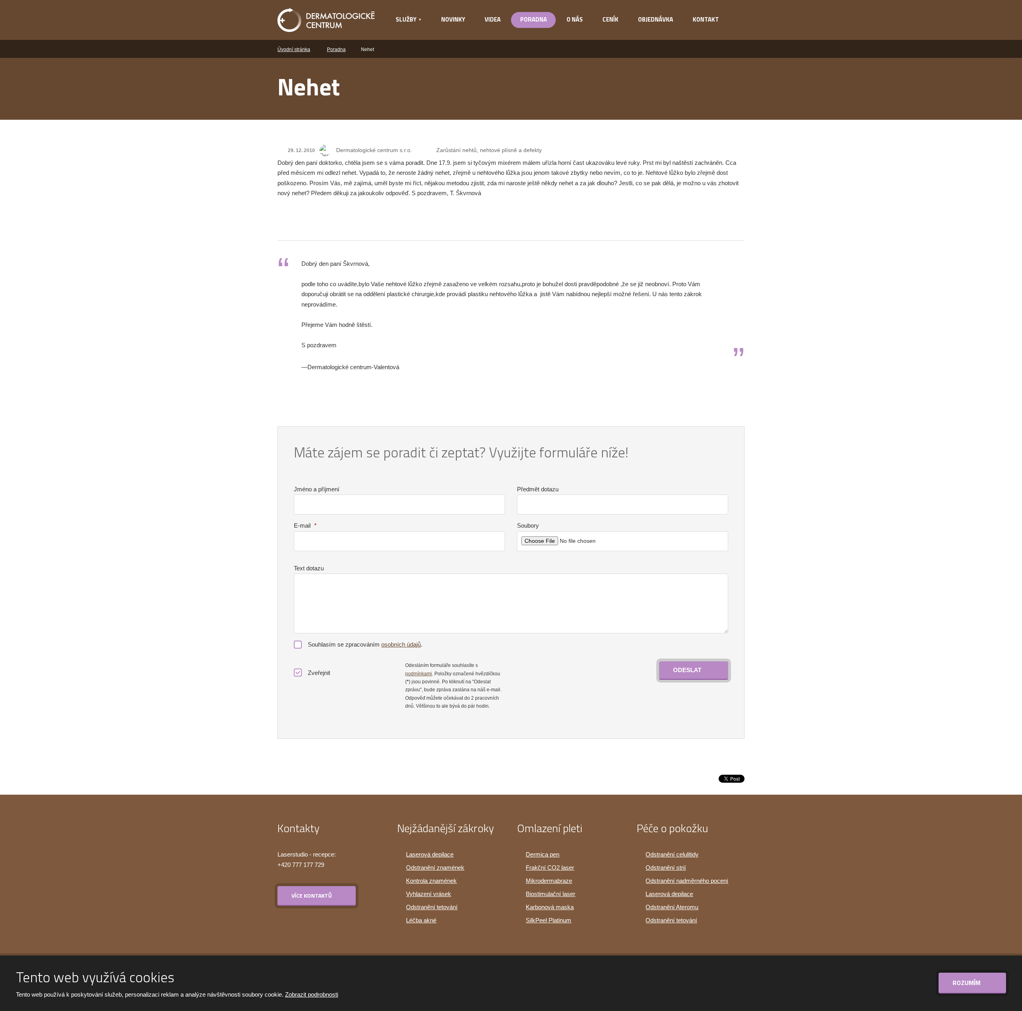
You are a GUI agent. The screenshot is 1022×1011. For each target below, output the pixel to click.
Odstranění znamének (435, 867)
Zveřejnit (319, 672)
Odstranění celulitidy (672, 854)
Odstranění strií (666, 867)
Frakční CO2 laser (550, 867)
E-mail (305, 525)
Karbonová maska (550, 907)
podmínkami (418, 674)
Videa (493, 19)
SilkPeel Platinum (548, 920)
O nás (574, 19)
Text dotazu (309, 568)
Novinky (453, 19)
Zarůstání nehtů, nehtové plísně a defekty (489, 150)
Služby (406, 19)
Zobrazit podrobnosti (311, 994)
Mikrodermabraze (549, 880)
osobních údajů (401, 644)
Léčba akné (421, 920)
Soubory (528, 525)
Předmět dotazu (538, 489)
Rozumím (967, 982)
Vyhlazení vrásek (428, 893)
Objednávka (655, 19)
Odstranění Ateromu (672, 907)
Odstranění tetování (432, 907)
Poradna (533, 19)
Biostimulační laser (550, 893)
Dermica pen (542, 854)
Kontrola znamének (431, 880)
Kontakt (706, 19)
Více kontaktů (311, 895)
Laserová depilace (430, 854)
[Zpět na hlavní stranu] (325, 20)
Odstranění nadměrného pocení (687, 880)
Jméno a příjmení (316, 489)
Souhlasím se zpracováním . (365, 644)
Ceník (610, 19)
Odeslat (687, 670)
